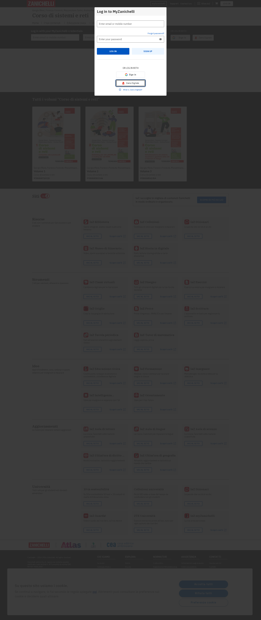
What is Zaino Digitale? (132, 90)
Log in (113, 51)
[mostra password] (160, 39)
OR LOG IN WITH (131, 68)
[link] (130, 83)
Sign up (147, 51)
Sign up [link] (147, 51)
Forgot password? (156, 33)
